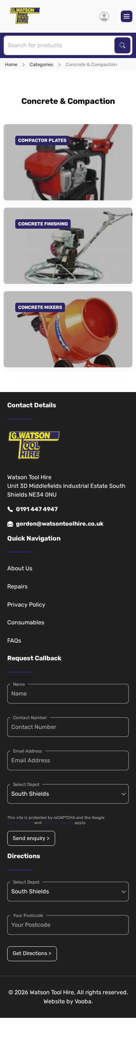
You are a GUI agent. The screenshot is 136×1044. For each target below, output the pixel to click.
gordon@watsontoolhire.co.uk (59, 523)
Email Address (27, 751)
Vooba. (84, 1001)
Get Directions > (32, 953)
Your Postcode (28, 915)
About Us (19, 568)
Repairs (17, 586)
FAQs (14, 640)
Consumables (25, 622)
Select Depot (26, 784)
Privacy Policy (26, 604)
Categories (41, 64)
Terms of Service (58, 822)
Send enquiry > (31, 838)
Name (19, 684)
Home (11, 64)
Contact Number (30, 717)
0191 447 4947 (37, 509)
